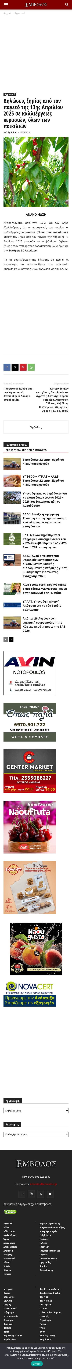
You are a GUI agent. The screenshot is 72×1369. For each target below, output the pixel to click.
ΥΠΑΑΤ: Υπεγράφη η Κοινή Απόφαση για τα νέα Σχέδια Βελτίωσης (42, 605)
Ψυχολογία (45, 1339)
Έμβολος (12, 132)
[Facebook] (6, 367)
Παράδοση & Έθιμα (12, 1335)
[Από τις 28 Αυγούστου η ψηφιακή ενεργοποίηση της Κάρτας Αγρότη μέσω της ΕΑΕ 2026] (12, 623)
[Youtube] (50, 1194)
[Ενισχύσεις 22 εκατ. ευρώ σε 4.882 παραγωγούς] (12, 464)
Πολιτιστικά (45, 1300)
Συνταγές (44, 1316)
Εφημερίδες (45, 1262)
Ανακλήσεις (9, 1242)
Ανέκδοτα (8, 1250)
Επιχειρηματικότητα (49, 1250)
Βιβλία (6, 1266)
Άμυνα (6, 1239)
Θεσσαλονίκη (46, 1270)
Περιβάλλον (9, 1339)
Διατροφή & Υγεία (48, 1231)
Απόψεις (7, 1254)
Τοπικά (42, 1324)
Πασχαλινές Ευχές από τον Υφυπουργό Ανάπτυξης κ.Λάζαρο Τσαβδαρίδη (18, 394)
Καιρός (6, 1293)
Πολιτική (43, 1296)
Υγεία (42, 1327)
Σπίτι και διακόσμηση (50, 1312)
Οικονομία (8, 1320)
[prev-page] (5, 639)
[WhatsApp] (31, 367)
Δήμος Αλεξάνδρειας (49, 1223)
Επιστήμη (44, 1246)
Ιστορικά (7, 1289)
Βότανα (7, 1270)
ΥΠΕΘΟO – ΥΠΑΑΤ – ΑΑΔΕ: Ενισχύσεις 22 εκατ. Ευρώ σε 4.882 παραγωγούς (43, 480)
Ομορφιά (7, 1324)
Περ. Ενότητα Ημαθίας (50, 1293)
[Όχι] (67, 1356)
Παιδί (6, 1331)
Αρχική (7, 13)
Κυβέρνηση (8, 1312)
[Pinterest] (23, 367)
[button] (6, 5)
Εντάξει (37, 1363)
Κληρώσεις (8, 1296)
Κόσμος (7, 1304)
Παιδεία (7, 1327)
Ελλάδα (43, 1242)
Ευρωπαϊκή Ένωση (48, 1258)
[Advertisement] (36, 53)
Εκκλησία (44, 1239)
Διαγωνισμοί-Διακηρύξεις (52, 1227)
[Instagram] (31, 1193)
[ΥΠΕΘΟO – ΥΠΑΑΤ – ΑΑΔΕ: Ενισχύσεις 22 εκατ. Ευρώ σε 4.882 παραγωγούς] (12, 481)
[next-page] (11, 639)
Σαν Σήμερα (45, 1304)
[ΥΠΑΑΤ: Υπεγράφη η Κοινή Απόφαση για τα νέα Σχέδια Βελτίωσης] (12, 606)
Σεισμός (43, 1308)
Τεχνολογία (45, 1320)
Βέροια (6, 1262)
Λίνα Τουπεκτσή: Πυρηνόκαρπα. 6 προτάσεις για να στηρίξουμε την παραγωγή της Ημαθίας (45, 589)
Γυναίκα (7, 1273)
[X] (15, 367)
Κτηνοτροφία (10, 1308)
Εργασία (43, 1254)
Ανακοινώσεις (10, 1246)
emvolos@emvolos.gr (43, 1184)
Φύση (42, 1331)
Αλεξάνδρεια (9, 1235)
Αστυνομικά (9, 1258)
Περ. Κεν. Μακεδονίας (50, 1289)
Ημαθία (43, 1266)
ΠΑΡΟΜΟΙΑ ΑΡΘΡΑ (16, 445)
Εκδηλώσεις (45, 1235)
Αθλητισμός (9, 1231)
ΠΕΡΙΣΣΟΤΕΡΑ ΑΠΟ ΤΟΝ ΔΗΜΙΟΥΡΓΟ (26, 450)
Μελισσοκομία (10, 1316)
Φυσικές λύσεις (47, 1335)
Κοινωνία (7, 1300)
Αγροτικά (20, 13)
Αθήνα (6, 1227)
